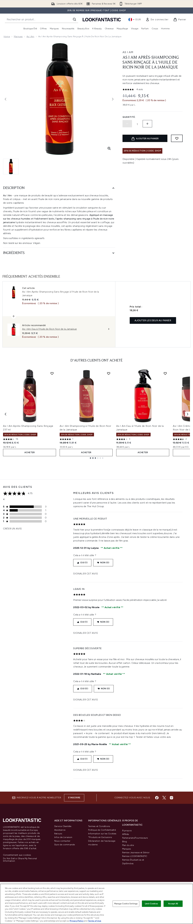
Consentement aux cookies (17, 855)
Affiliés (125, 834)
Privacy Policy (76, 921)
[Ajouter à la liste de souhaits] (177, 138)
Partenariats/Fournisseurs (135, 838)
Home (7, 36)
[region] (96, 904)
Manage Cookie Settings (126, 903)
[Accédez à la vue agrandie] (109, 148)
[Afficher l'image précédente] (5, 99)
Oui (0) (84, 688)
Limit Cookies (151, 903)
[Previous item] (5, 414)
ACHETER (29, 452)
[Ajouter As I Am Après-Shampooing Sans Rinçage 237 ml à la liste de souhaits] (52, 373)
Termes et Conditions (99, 826)
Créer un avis (12, 528)
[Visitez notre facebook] (157, 797)
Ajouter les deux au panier (153, 320)
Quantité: (129, 117)
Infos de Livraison (63, 837)
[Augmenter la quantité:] (147, 123)
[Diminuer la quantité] (127, 123)
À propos (127, 830)
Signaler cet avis (85, 573)
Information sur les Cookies (102, 833)
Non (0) (104, 562)
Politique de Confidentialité (102, 830)
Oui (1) (83, 562)
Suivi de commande (64, 844)
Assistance (59, 830)
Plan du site (128, 845)
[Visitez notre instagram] (171, 797)
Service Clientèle (62, 826)
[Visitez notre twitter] (164, 797)
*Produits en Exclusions (100, 837)
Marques (18, 36)
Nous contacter (62, 841)
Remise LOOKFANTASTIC (134, 856)
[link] (157, 19)
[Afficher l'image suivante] (112, 99)
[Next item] (187, 414)
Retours (58, 833)
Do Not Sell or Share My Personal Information (20, 859)
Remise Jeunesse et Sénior (136, 852)
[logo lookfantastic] (102, 19)
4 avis (139, 89)
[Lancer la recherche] (74, 19)
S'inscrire (74, 797)
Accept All (173, 903)
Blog (124, 841)
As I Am (30, 36)
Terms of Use (94, 921)
